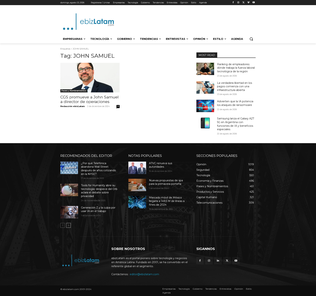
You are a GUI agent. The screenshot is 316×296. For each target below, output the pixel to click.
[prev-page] (62, 225)
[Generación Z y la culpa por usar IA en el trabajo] (69, 212)
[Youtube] (253, 3)
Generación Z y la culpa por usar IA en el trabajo (98, 209)
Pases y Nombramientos (73, 90)
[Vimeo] (248, 3)
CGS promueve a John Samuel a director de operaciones (89, 99)
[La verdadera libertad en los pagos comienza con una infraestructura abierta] (205, 87)
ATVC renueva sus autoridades (160, 165)
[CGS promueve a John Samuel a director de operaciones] (90, 77)
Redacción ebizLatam (72, 106)
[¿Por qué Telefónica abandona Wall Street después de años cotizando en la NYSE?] (69, 168)
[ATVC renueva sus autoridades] (137, 168)
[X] (243, 3)
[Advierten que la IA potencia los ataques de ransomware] (205, 106)
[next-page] (68, 225)
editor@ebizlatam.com (144, 274)
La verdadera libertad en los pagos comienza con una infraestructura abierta (234, 86)
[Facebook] (233, 3)
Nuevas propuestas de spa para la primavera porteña (166, 182)
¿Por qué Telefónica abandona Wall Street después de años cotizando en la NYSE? (98, 169)
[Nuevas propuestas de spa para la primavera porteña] (137, 185)
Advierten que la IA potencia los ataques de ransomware (235, 103)
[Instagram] (238, 3)
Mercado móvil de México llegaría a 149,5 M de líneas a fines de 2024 (167, 201)
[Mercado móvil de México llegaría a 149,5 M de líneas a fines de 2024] (137, 202)
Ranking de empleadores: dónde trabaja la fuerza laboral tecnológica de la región (236, 68)
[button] (251, 39)
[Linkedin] (217, 260)
